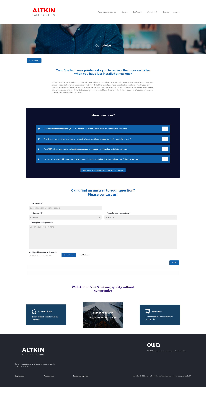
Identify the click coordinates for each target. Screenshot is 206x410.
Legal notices (19, 376)
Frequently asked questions (107, 12)
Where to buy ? (152, 12)
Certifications (137, 12)
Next (174, 263)
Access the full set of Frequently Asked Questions (103, 170)
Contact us (166, 12)
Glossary (124, 12)
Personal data (49, 376)
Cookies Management (80, 376)
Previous (35, 60)
